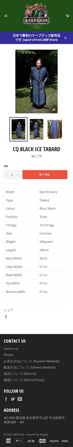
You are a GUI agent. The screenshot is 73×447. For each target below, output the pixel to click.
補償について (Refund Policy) (24, 380)
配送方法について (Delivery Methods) (30, 367)
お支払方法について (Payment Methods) (32, 361)
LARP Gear (19, 434)
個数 (6, 166)
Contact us (11, 349)
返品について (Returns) (20, 374)
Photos (8, 355)
